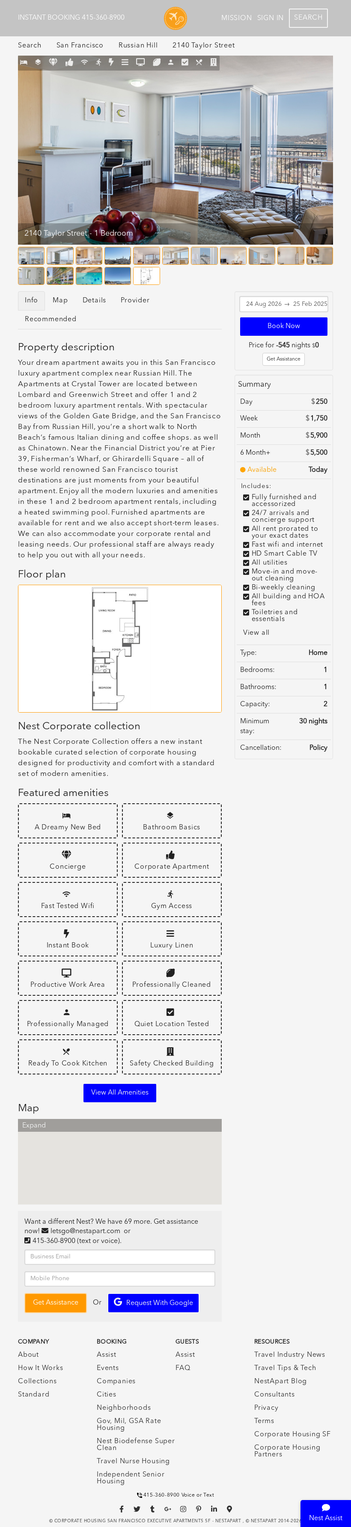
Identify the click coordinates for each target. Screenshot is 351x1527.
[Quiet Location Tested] (185, 63)
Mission (236, 18)
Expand (34, 1125)
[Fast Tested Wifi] (84, 63)
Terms (264, 1421)
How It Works (40, 1368)
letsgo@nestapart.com (85, 1231)
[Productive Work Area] (140, 63)
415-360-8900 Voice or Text (178, 1495)
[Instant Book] (111, 63)
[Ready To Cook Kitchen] (199, 63)
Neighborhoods (124, 1408)
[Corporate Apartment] (69, 63)
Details (95, 300)
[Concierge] (53, 63)
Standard (33, 1394)
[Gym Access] (99, 63)
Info (31, 300)
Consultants (274, 1394)
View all (256, 633)
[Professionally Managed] (171, 63)
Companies (116, 1381)
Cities (106, 1394)
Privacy (266, 1408)
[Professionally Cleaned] (157, 63)
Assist (106, 1355)
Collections (37, 1381)
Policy (318, 748)
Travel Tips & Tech (285, 1368)
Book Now (284, 326)
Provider (135, 300)
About (28, 1355)
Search (308, 18)
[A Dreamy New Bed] (24, 63)
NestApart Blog (280, 1381)
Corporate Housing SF (292, 1434)
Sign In (270, 18)
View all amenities (120, 1092)
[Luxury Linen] (125, 63)
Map (60, 300)
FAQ (183, 1368)
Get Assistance (283, 359)
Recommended (51, 319)
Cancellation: (261, 748)
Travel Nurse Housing (133, 1461)
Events (108, 1368)
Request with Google (159, 1303)
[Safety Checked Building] (214, 63)
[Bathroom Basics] (38, 63)
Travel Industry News (289, 1355)
